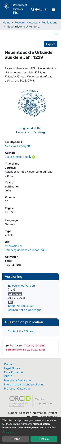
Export (50, 44)
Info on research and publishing (24, 384)
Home (6, 22)
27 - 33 (9, 212)
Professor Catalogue (17, 388)
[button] (37, 9)
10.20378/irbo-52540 (21, 305)
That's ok (44, 438)
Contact (9, 364)
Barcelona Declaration (18, 380)
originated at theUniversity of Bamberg (30, 130)
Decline (16, 438)
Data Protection (14, 372)
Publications (49, 22)
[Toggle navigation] (53, 9)
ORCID (8, 376)
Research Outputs (26, 22)
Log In (43, 9)
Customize (8, 432)
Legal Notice (12, 368)
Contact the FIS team (21, 331)
